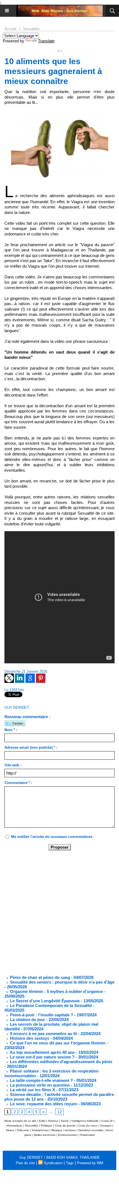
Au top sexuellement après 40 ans (42, 1052)
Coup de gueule (65, 1125)
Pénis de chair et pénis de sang (39, 977)
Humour (53, 1120)
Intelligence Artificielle (85, 1120)
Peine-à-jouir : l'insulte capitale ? (41, 1014)
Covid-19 (107, 1120)
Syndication (53, 1163)
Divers (10, 1130)
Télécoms (23, 1130)
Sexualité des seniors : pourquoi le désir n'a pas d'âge (61, 982)
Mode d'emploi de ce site (20, 1120)
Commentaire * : (18, 783)
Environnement (67, 1134)
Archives (70, 1130)
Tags (70, 1163)
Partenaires (87, 1134)
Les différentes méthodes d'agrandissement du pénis (60, 1061)
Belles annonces (44, 1134)
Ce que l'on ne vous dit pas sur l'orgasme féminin (57, 1043)
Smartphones (40, 1130)
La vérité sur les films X (32, 1089)
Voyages (105, 1125)
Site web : (12, 765)
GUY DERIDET (16, 707)
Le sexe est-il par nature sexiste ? (41, 1057)
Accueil (10, 29)
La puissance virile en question (39, 1085)
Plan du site (25, 1163)
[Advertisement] (55, 912)
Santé (65, 1120)
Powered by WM (90, 1163)
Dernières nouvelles (91, 1130)
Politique (46, 1125)
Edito (42, 1120)
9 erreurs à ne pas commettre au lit (43, 1033)
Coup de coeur (87, 1125)
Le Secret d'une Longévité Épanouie (44, 1000)
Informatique (14, 1125)
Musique (56, 1130)
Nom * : (10, 730)
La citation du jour (27, 1019)
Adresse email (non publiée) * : (30, 747)
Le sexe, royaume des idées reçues (43, 1103)
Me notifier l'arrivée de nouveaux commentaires (51, 837)
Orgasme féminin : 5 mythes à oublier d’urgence (56, 991)
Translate (46, 41)
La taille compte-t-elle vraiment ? (41, 1080)
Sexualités (31, 29)
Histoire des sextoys (29, 1038)
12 (59, 1111)
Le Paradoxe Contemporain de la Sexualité (50, 1005)
